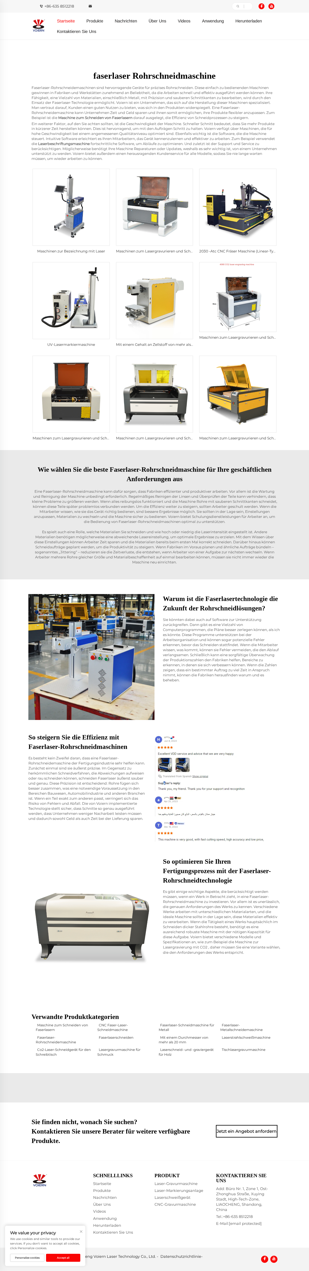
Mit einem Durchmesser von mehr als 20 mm (183, 1040)
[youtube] (271, 6)
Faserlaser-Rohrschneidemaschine (56, 1040)
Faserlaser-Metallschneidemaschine (241, 1027)
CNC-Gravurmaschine (175, 1204)
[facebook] (261, 6)
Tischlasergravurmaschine (243, 1050)
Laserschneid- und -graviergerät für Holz (186, 1052)
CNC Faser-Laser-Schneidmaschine (112, 1027)
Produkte (94, 21)
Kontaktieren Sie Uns (76, 31)
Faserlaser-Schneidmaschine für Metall (186, 1027)
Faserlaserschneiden (116, 1038)
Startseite (66, 21)
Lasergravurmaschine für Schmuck (118, 1052)
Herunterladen (248, 21)
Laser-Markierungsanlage (178, 1190)
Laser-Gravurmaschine (176, 1183)
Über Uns (157, 21)
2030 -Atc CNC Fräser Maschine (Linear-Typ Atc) (241, 251)
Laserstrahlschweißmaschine (246, 1038)
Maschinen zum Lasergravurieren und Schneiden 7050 (164, 251)
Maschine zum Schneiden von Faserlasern (62, 1027)
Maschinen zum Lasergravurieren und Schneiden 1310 (246, 438)
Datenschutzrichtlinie (180, 1256)
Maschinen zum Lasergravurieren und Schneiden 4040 (81, 438)
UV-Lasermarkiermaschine (71, 344)
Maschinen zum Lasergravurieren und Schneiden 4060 (247, 337)
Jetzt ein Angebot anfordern (247, 1131)
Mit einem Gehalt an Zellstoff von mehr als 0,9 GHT (161, 344)
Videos (184, 21)
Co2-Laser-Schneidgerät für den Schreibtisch (63, 1052)
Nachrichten (126, 21)
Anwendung (213, 21)
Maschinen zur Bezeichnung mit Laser (71, 251)
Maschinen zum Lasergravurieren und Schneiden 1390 (163, 438)
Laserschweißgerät (172, 1197)
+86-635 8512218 (59, 6)
